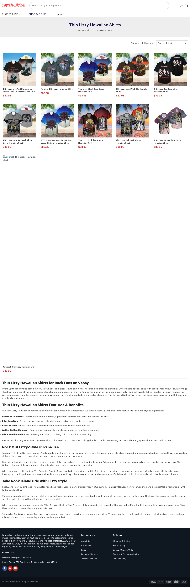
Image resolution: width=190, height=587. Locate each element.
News (59, 14)
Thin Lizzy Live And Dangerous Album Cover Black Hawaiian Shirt (19, 90)
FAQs (83, 550)
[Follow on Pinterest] (10, 568)
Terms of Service (89, 559)
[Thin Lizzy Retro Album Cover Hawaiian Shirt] (170, 120)
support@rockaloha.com (19, 558)
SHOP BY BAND (10, 14)
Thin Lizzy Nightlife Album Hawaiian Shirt (90, 141)
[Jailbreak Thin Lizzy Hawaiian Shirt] (19, 259)
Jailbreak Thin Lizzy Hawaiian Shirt (19, 367)
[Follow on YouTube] (15, 568)
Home (81, 30)
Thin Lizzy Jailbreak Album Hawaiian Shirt (128, 141)
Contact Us (86, 546)
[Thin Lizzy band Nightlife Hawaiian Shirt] (132, 69)
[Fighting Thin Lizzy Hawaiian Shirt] (57, 69)
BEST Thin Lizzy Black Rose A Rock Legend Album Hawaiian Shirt (57, 141)
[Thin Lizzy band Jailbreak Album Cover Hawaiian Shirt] (19, 120)
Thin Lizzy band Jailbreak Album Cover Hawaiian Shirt (18, 141)
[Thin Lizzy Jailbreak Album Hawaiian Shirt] (132, 120)
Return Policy (119, 546)
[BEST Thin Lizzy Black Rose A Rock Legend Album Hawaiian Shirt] (57, 120)
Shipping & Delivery (122, 541)
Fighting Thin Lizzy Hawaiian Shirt (56, 89)
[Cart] (186, 6)
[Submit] (165, 6)
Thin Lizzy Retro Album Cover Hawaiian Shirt (168, 141)
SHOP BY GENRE (37, 14)
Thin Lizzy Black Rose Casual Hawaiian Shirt (91, 90)
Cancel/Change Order (123, 550)
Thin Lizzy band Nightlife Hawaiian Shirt (132, 90)
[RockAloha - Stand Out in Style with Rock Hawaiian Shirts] (13, 5)
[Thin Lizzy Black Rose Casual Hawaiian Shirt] (95, 69)
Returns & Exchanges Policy (126, 554)
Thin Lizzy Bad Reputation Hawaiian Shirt (166, 90)
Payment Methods (89, 554)
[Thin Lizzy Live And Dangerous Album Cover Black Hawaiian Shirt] (19, 69)
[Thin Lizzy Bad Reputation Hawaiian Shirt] (170, 69)
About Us (85, 541)
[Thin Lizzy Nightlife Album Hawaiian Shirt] (95, 120)
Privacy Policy (119, 559)
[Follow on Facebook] (4, 568)
